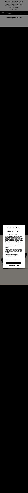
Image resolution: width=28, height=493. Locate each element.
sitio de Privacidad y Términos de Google (12, 241)
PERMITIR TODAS (14, 263)
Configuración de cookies (13, 265)
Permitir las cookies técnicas (11, 234)
